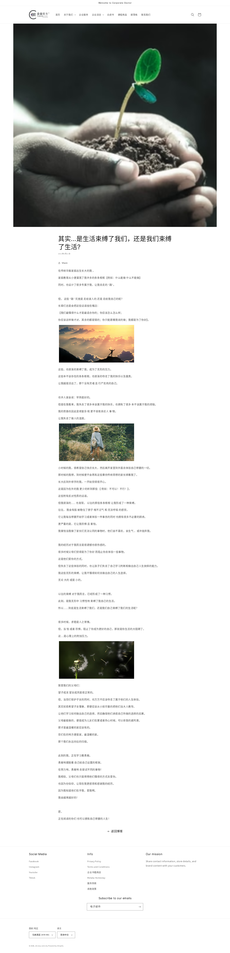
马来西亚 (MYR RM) (40, 934)
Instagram (34, 866)
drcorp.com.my (41, 946)
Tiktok (32, 877)
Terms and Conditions (98, 866)
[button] (69, 14)
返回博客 (117, 831)
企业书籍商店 (94, 872)
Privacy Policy (94, 861)
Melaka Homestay (96, 877)
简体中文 (64, 934)
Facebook (34, 861)
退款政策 (91, 888)
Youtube (33, 872)
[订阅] (139, 906)
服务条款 (91, 883)
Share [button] (65, 262)
